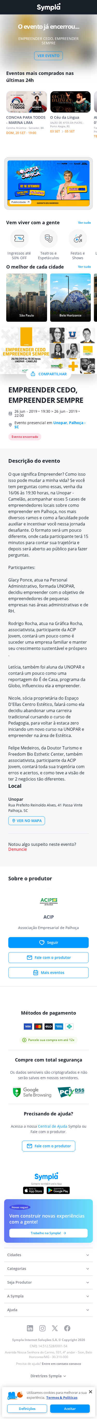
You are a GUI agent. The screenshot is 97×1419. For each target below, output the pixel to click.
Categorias (16, 1268)
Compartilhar (53, 373)
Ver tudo (84, 222)
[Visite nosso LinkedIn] (30, 1328)
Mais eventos (52, 972)
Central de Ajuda (52, 1126)
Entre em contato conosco (61, 1363)
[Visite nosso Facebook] (67, 1328)
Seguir (52, 942)
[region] (48, 1402)
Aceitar (70, 1408)
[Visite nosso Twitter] (55, 1328)
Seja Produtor (19, 1282)
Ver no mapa (29, 820)
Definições (27, 1408)
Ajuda (12, 1309)
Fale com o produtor (53, 957)
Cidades (14, 1254)
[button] (15, 1396)
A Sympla (15, 1296)
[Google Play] (58, 1190)
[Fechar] (90, 1391)
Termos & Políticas (61, 1397)
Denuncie (17, 849)
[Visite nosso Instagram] (42, 1328)
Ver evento (48, 55)
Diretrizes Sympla (46, 1375)
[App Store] (33, 1190)
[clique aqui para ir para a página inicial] (49, 7)
